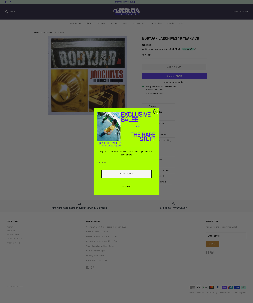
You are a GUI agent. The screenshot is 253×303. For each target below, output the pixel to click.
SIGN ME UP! (126, 173)
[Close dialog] (155, 111)
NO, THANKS (126, 186)
